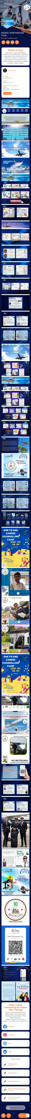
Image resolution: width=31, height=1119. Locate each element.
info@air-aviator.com (8, 82)
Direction (8, 93)
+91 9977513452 (7, 78)
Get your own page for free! (17, 1107)
